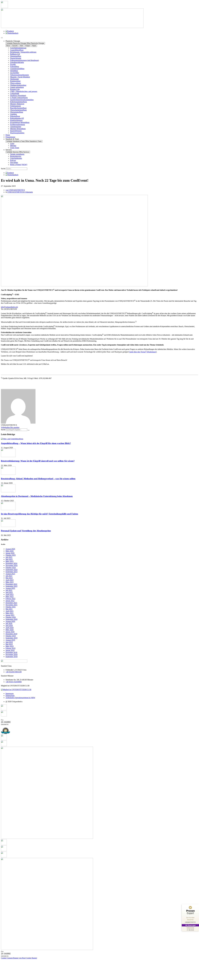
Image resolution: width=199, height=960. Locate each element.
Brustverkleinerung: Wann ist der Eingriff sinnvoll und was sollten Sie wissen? (38, 461)
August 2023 (10, 574)
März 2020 (9, 630)
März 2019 (9, 646)
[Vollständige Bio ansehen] (21, 427)
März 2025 (9, 561)
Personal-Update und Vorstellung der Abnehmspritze (26, 531)
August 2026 (10, 549)
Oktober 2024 (11, 568)
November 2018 (11, 654)
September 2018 (11, 657)
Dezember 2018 (11, 652)
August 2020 (10, 621)
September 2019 (11, 638)
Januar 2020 (10, 632)
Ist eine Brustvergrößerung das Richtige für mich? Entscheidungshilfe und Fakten (39, 514)
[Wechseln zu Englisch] (10, 31)
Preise (8, 135)
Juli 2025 (9, 557)
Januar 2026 (10, 553)
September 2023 (11, 572)
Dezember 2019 (11, 634)
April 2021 (9, 611)
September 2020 (11, 619)
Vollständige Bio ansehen (10, 427)
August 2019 (10, 640)
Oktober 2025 (11, 555)
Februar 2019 (10, 648)
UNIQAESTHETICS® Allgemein (20, 192)
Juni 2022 (9, 592)
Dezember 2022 (11, 584)
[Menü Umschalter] (2, 37)
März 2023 (9, 582)
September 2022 (11, 586)
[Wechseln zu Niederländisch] (12, 33)
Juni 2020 (9, 626)
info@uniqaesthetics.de (9, 307)
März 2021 (9, 613)
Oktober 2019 (11, 636)
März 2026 (9, 551)
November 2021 (11, 605)
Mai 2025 (9, 559)
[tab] (8, 46)
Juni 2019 (9, 642)
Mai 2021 (9, 609)
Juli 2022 (9, 590)
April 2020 (9, 628)
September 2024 (11, 570)
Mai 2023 (9, 578)
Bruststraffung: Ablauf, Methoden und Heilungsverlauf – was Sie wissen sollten (38, 478)
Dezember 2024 (11, 563)
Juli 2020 (9, 623)
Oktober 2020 (11, 617)
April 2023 (9, 580)
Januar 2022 (10, 601)
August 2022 (10, 588)
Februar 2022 (10, 599)
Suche (3, 169)
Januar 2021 (10, 615)
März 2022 (9, 597)
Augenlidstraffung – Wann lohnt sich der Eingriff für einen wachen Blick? (36, 443)
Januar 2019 (10, 650)
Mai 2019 (9, 644)
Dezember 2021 (11, 603)
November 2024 (11, 565)
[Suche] (28, 430)
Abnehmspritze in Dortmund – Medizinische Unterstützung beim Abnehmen (37, 496)
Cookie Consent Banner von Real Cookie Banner (19, 958)
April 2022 (9, 594)
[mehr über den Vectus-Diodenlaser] (143, 352)
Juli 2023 (9, 576)
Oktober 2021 (11, 607)
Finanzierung (10, 137)
